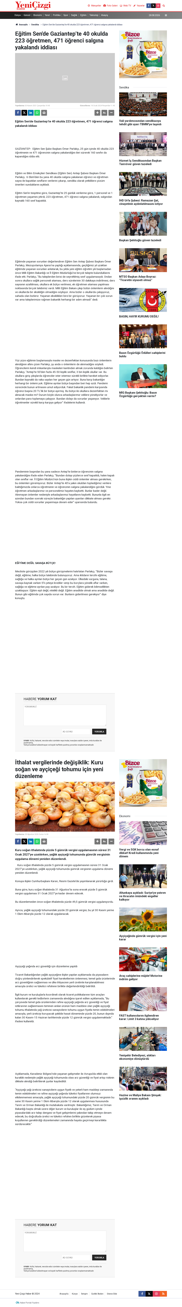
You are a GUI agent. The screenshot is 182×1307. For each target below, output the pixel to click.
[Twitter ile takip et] (153, 5)
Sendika (35, 24)
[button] (97, 113)
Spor (65, 15)
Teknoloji (93, 15)
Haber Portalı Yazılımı (29, 1303)
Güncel (27, 15)
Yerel (47, 15)
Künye (75, 1294)
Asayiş (104, 15)
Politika (56, 15)
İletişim (84, 1294)
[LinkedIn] (31, 113)
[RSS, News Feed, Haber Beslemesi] (163, 1294)
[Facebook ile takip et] (148, 5)
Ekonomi (37, 15)
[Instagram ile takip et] (158, 5)
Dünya (18, 15)
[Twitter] (24, 113)
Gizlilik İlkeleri (97, 1294)
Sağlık (74, 15)
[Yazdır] (44, 113)
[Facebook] (18, 113)
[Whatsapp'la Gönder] (37, 113)
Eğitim (83, 15)
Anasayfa (23, 24)
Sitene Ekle (112, 1294)
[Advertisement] (65, 227)
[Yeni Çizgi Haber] (33, 5)
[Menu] (166, 15)
